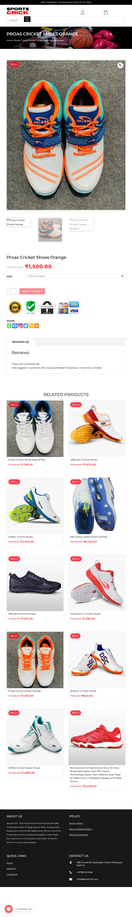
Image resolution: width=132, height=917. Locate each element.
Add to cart (32, 291)
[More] (36, 325)
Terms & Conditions (78, 834)
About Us (11, 868)
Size (9, 276)
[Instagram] (20, 325)
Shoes (17, 40)
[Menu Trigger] (27, 19)
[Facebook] (14, 325)
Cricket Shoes (28, 40)
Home (10, 40)
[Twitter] (25, 325)
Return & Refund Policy (80, 829)
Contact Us (12, 874)
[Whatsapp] (9, 325)
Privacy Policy (76, 823)
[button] (120, 65)
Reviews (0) (20, 341)
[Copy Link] (31, 325)
